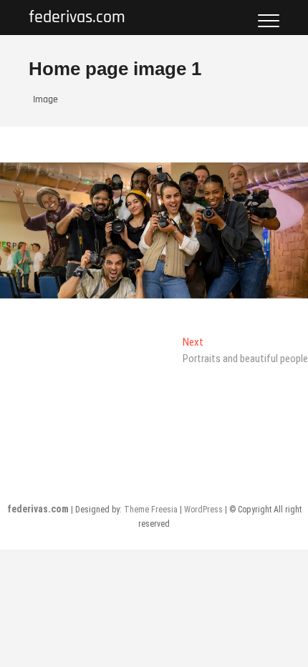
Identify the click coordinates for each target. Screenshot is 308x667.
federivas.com (77, 17)
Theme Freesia (151, 510)
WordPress (203, 510)
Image (45, 99)
